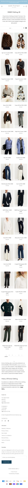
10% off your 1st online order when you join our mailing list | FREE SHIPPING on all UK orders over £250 (14, 2)
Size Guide (4, 433)
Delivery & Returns (6, 428)
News (3, 442)
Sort (10, 28)
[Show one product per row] (23, 28)
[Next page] (21, 355)
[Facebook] (2, 421)
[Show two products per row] (26, 28)
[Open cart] (26, 6)
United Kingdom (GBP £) (13, 468)
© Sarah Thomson (14, 471)
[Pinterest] (8, 421)
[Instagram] (5, 421)
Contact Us (4, 418)
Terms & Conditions (6, 435)
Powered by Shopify (14, 473)
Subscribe (6, 462)
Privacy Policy (5, 431)
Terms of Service (6, 440)
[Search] (24, 6)
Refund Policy (5, 438)
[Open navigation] (1, 6)
